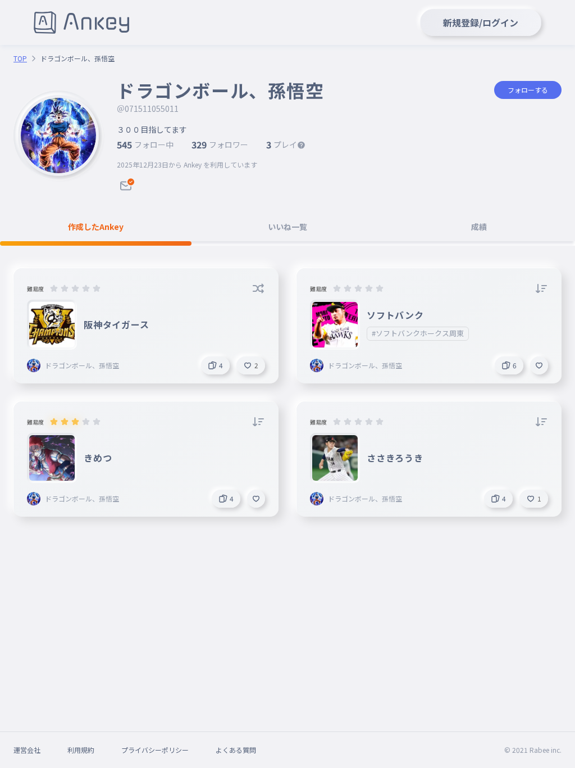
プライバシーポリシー (155, 750)
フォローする (528, 89)
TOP (20, 58)
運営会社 (26, 750)
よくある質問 (236, 750)
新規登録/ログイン (480, 22)
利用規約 (80, 750)
